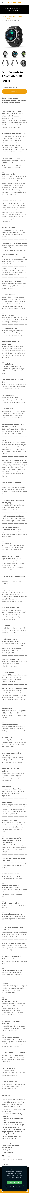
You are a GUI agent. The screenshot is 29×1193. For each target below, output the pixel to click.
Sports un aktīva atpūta (15, 16)
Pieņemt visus (14, 1182)
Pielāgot (18, 1177)
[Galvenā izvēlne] (2, 2)
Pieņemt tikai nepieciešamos (14, 1187)
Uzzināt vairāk (12, 1177)
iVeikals (4, 16)
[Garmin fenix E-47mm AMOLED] (5, 54)
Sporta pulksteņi (6, 18)
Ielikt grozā (14, 91)
